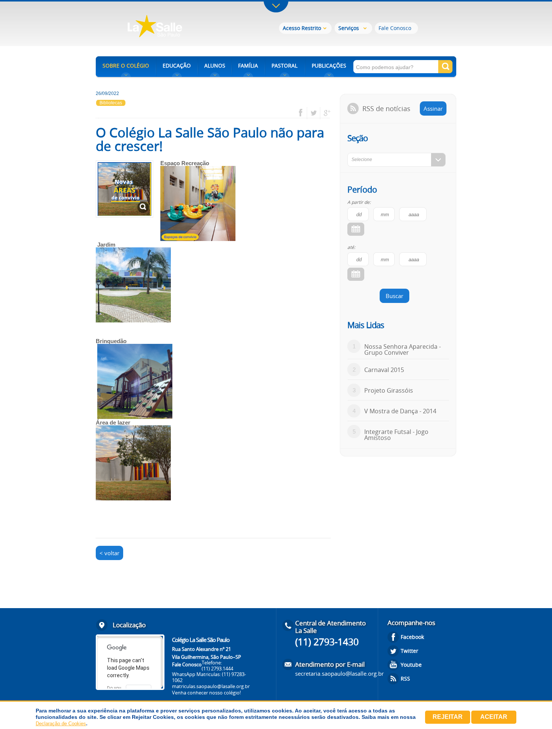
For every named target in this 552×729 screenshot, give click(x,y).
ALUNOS (214, 65)
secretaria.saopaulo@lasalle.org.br (339, 673)
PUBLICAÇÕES (329, 65)
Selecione (361, 159)
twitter (313, 113)
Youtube (411, 664)
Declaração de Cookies (61, 723)
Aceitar (493, 717)
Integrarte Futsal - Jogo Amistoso (396, 435)
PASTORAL (284, 65)
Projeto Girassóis (388, 390)
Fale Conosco (395, 28)
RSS (405, 678)
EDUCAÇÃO (177, 65)
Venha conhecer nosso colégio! (206, 692)
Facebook (412, 636)
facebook (303, 113)
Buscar (394, 296)
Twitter (409, 650)
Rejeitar (448, 717)
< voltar (109, 553)
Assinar (433, 108)
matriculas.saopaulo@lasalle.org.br (211, 686)
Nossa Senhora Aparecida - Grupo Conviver (402, 349)
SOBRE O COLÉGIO (126, 65)
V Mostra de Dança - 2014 (400, 411)
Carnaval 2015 (384, 370)
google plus (325, 113)
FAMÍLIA (248, 65)
